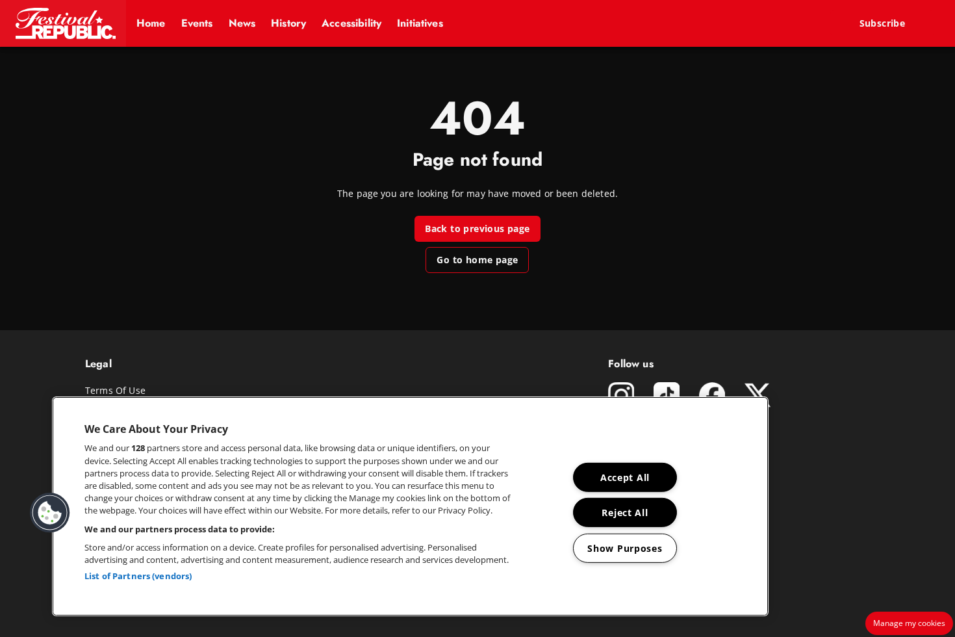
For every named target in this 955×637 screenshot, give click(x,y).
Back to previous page (477, 228)
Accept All (625, 477)
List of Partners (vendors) (138, 576)
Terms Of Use (115, 390)
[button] (63, 23)
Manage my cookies (909, 623)
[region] (410, 506)
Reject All (625, 512)
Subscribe (883, 23)
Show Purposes (624, 548)
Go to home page (477, 260)
